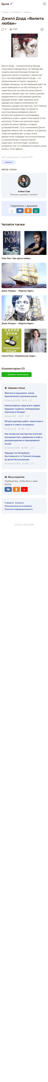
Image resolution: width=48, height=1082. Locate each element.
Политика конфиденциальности (19, 509)
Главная (5, 12)
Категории (15, 12)
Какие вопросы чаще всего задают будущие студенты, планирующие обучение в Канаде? (22, 408)
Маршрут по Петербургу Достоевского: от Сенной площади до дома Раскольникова (23, 456)
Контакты (19, 502)
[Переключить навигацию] (44, 4)
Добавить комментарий (18, 374)
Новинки (27, 12)
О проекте (9, 502)
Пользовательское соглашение (18, 506)
